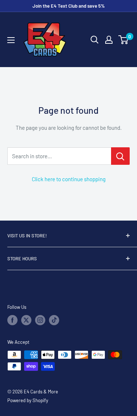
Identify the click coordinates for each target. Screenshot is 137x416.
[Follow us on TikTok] (54, 320)
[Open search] (95, 40)
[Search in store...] (120, 156)
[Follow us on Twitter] (26, 320)
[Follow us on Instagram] (40, 320)
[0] (123, 39)
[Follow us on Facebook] (12, 320)
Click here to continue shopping (69, 179)
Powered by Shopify (27, 400)
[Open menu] (11, 40)
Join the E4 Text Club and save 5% (69, 6)
